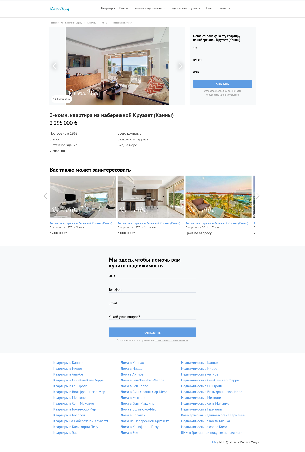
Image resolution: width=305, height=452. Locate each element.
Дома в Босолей (133, 415)
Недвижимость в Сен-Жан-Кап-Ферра (210, 380)
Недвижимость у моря (184, 8)
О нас (208, 8)
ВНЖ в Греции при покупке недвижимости (214, 432)
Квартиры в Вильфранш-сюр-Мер (79, 391)
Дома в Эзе (129, 432)
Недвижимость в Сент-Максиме (205, 403)
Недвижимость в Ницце (199, 368)
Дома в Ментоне (133, 397)
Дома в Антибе (132, 374)
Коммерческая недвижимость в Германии (213, 415)
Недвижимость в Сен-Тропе (202, 386)
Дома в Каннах (132, 362)
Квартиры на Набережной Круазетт (80, 421)
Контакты (223, 8)
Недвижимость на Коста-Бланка (205, 421)
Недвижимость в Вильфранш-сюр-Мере (211, 391)
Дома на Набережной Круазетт (145, 421)
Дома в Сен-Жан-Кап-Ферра (142, 380)
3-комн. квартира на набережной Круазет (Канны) (81, 223)
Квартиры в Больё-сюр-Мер (74, 409)
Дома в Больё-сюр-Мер (139, 409)
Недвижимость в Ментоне (201, 397)
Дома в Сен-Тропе (134, 386)
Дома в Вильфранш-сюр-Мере (144, 391)
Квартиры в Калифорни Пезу (75, 426)
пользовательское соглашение (222, 94)
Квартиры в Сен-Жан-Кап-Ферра (78, 380)
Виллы (123, 8)
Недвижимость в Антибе (199, 374)
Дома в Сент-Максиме (137, 403)
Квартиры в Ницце (67, 368)
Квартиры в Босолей (69, 415)
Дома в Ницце (131, 368)
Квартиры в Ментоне (69, 397)
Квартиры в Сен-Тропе (70, 386)
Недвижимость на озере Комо (204, 426)
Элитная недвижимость (149, 8)
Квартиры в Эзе (65, 432)
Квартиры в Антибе (68, 374)
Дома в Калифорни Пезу (140, 426)
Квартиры (108, 8)
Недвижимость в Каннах (200, 362)
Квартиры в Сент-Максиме (73, 403)
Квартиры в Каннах (68, 362)
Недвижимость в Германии (201, 409)
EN (214, 442)
